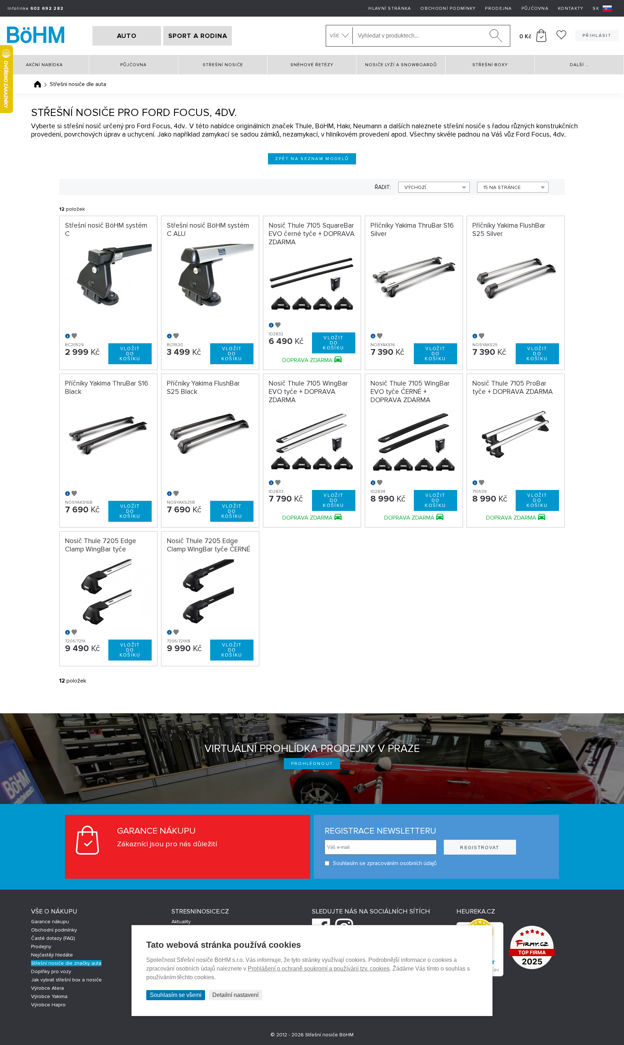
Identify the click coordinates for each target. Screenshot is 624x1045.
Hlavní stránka (389, 8)
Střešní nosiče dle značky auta (66, 963)
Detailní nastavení (235, 995)
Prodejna (498, 8)
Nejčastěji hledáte (52, 955)
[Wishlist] (561, 37)
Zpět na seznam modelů (312, 159)
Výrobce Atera (47, 988)
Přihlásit (596, 35)
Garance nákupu (50, 922)
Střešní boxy (490, 65)
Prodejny (41, 946)
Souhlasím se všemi (176, 995)
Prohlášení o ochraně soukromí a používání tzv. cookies (319, 969)
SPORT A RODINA (197, 36)
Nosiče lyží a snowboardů (401, 65)
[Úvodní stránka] (37, 84)
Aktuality (181, 922)
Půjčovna (535, 8)
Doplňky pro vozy (51, 971)
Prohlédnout (312, 763)
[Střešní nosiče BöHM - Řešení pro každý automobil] (35, 36)
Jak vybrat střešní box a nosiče (66, 980)
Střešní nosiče (223, 65)
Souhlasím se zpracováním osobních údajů (385, 863)
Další (579, 65)
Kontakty (570, 8)
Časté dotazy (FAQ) (53, 938)
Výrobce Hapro (48, 1005)
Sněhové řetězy (311, 65)
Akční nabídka (44, 65)
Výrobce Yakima (49, 996)
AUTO (126, 36)
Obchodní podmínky (448, 8)
